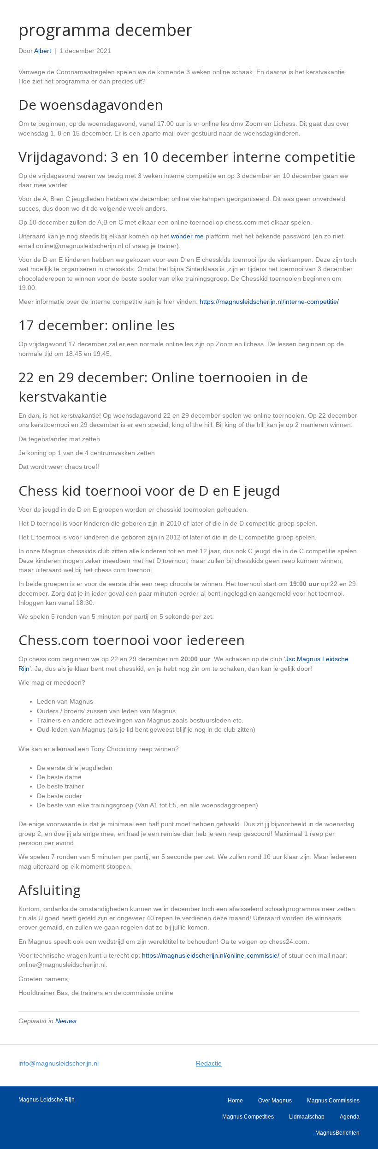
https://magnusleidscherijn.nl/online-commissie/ (210, 955)
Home (235, 1100)
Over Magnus (275, 1100)
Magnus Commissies (333, 1100)
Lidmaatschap (307, 1116)
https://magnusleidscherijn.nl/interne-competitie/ (269, 301)
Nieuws (66, 1021)
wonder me (187, 236)
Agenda (350, 1116)
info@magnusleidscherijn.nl (58, 1063)
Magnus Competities (248, 1116)
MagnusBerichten (337, 1133)
